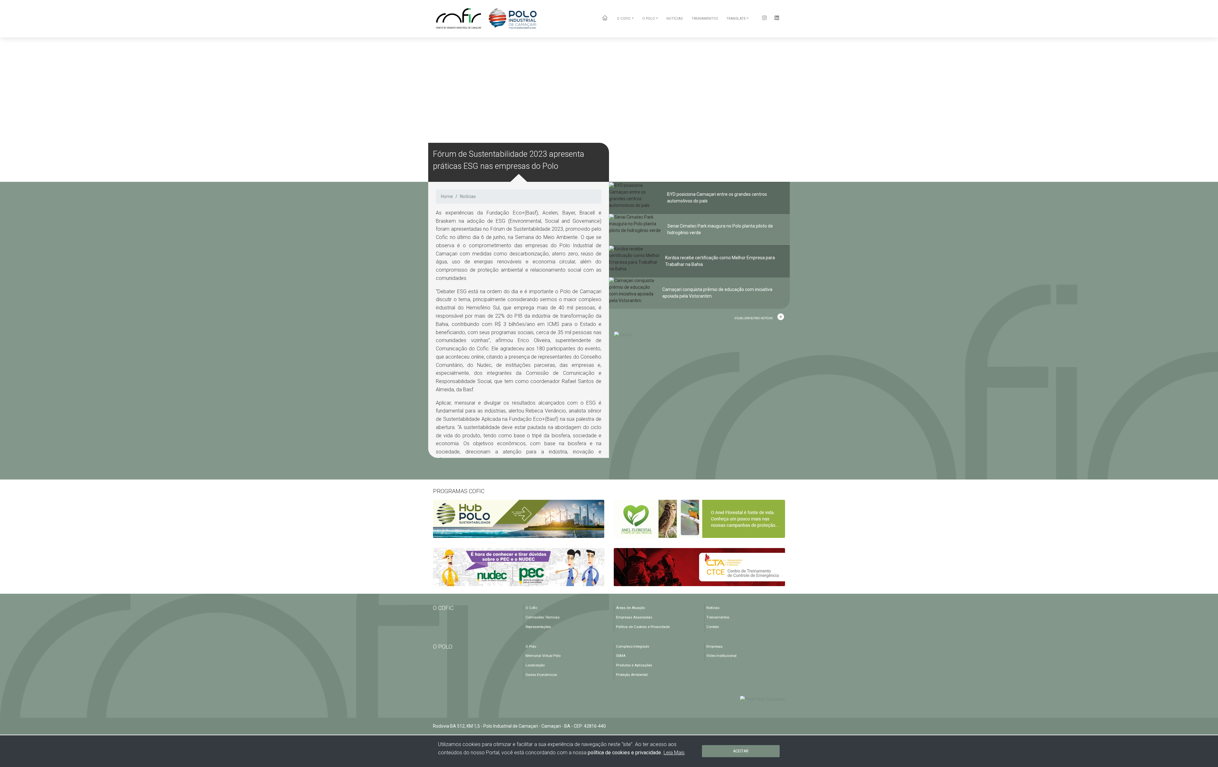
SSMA (620, 656)
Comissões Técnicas (543, 617)
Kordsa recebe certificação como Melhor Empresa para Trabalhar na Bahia (720, 261)
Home (447, 196)
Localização (535, 665)
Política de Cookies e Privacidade (643, 627)
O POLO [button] (648, 19)
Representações (538, 627)
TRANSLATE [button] (736, 19)
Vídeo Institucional (721, 656)
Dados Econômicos (541, 675)
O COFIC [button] (624, 19)
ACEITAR (741, 751)
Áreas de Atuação (630, 608)
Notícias (468, 196)
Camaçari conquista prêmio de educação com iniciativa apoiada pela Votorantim (717, 293)
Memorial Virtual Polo (543, 656)
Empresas (714, 647)
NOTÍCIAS (674, 19)
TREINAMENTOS (704, 19)
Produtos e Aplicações (634, 665)
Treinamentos (717, 617)
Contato (712, 627)
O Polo (531, 647)
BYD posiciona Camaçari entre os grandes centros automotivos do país (717, 197)
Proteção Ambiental (632, 675)
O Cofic (531, 608)
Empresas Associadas (634, 617)
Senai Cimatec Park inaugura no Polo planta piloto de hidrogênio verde (720, 229)
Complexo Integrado (632, 647)
